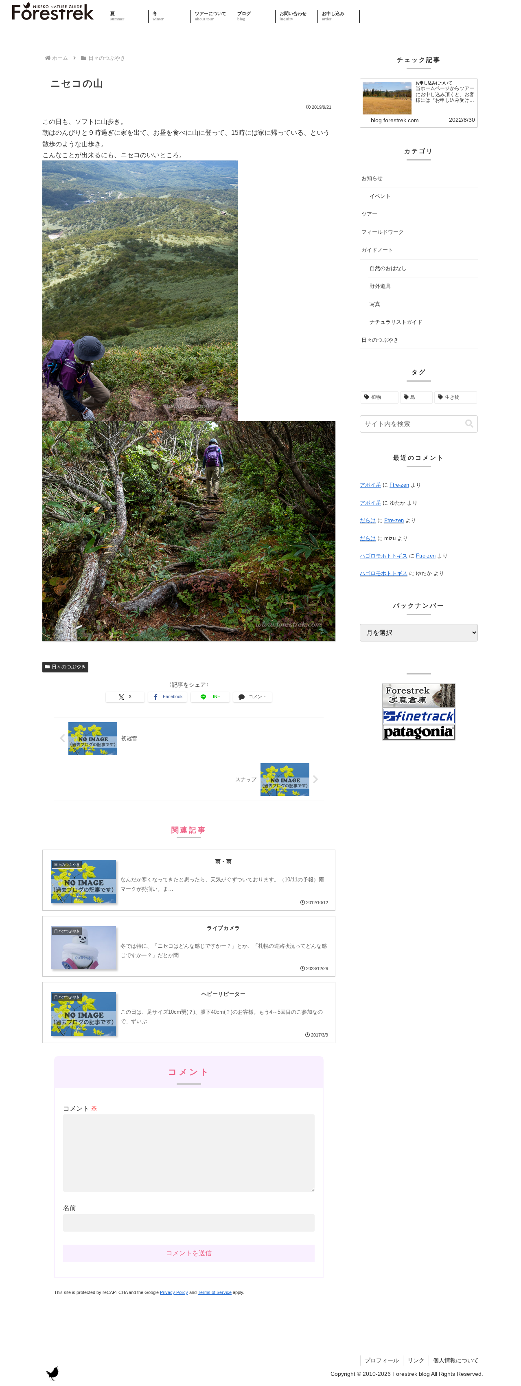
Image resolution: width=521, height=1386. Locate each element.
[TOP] (53, 16)
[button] (469, 423)
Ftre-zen (399, 485)
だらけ (368, 520)
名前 (69, 1207)
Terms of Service (215, 1292)
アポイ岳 (370, 485)
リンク (416, 1360)
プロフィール (382, 1360)
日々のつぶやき (69, 667)
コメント (80, 1108)
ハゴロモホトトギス (383, 556)
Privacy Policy (174, 1292)
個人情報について (456, 1360)
